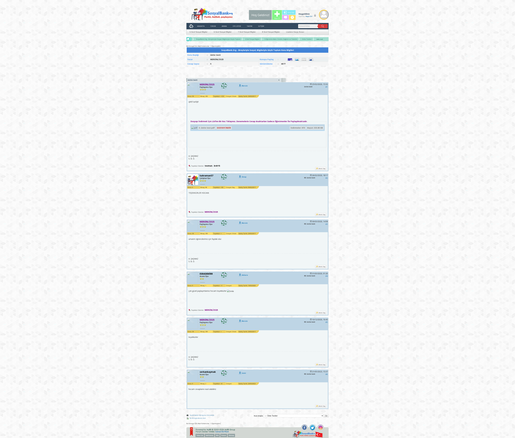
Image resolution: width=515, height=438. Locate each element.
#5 (326, 322)
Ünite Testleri (307, 39)
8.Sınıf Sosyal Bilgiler (271, 32)
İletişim (223, 435)
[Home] (191, 39)
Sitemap (231, 435)
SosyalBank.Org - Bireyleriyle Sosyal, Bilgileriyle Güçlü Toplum (218, 39)
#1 (326, 87)
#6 (326, 374)
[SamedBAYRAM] (222, 431)
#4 (326, 276)
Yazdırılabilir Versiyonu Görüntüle (202, 415)
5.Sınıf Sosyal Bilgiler (198, 32)
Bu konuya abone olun (198, 418)
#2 (326, 178)
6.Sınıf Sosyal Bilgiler (223, 32)
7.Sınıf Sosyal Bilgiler (247, 32)
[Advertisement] (257, 72)
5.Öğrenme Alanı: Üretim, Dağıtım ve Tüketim (280, 39)
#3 (326, 224)
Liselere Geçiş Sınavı (295, 32)
